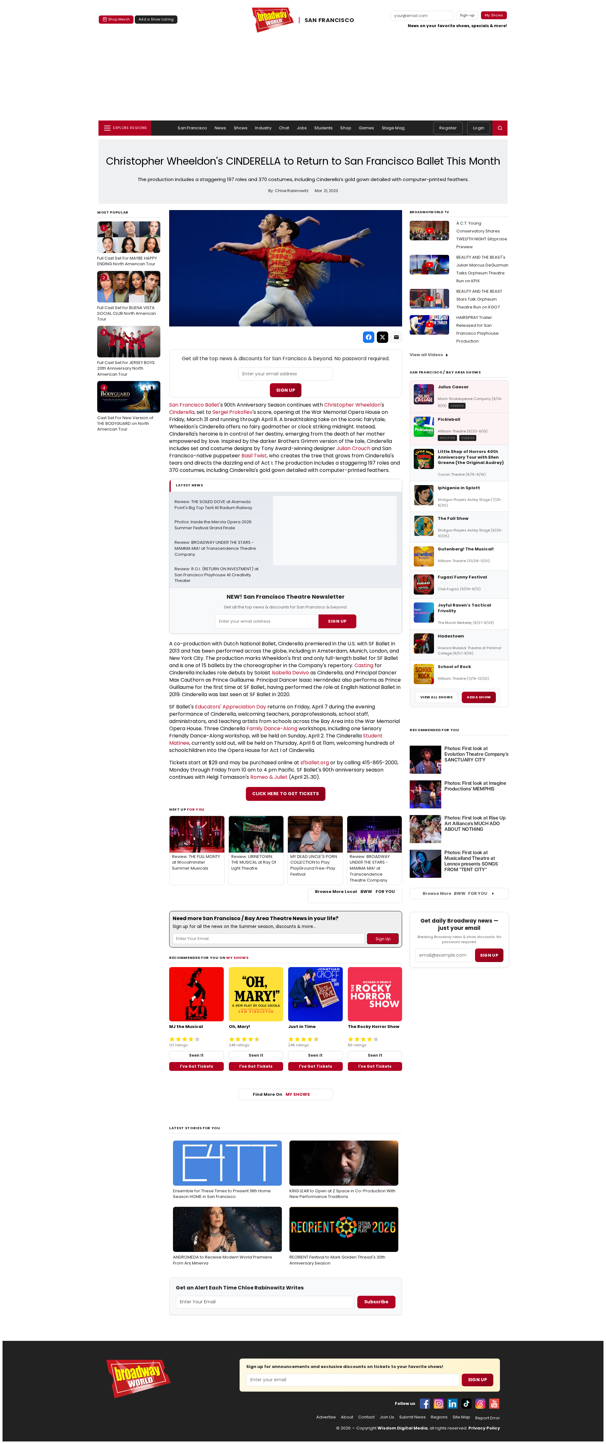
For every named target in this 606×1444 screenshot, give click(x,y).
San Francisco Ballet (194, 404)
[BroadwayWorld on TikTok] (466, 1403)
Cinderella (181, 412)
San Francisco (192, 128)
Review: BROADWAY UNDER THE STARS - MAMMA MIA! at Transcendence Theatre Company (216, 548)
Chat (284, 128)
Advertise (326, 1417)
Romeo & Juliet (269, 777)
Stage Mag (393, 128)
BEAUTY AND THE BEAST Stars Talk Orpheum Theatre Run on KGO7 (479, 299)
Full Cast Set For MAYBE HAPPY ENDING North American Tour (127, 246)
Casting (363, 665)
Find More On (281, 1094)
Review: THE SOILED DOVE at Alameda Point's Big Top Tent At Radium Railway (213, 505)
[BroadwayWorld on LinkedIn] (452, 1403)
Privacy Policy (484, 1428)
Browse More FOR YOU (455, 893)
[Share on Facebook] (368, 337)
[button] (500, 128)
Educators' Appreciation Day (230, 706)
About (347, 1417)
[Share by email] (396, 337)
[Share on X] (382, 337)
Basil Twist (254, 455)
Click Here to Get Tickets (285, 793)
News (220, 128)
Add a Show (479, 697)
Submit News (412, 1417)
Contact (366, 1417)
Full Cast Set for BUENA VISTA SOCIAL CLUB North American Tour (126, 298)
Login (478, 128)
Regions (439, 1417)
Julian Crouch (353, 448)
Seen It (196, 1055)
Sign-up (467, 15)
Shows (241, 128)
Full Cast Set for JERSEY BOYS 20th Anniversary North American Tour (126, 353)
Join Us (387, 1417)
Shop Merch (119, 19)
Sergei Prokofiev (232, 412)
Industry (263, 128)
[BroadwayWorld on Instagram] (438, 1403)
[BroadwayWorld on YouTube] (494, 1403)
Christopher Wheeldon (352, 404)
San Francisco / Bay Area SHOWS (445, 372)
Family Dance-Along (272, 728)
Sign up (489, 955)
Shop (345, 128)
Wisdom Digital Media (402, 1428)
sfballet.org (314, 762)
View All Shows (436, 697)
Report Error (487, 1418)
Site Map (461, 1417)
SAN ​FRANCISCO (329, 20)
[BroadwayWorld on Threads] (480, 1403)
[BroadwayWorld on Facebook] (425, 1403)
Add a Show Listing (156, 19)
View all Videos (426, 355)
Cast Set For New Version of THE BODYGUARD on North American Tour (125, 408)
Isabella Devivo (290, 672)
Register (448, 128)
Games (366, 128)
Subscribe (376, 1302)
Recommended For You (434, 730)
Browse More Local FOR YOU (355, 892)
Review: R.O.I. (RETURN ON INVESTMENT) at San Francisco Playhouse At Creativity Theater (217, 575)
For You (196, 809)
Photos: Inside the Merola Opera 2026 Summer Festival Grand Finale (213, 525)
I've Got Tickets (196, 1066)
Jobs (302, 128)
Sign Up (285, 390)
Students (323, 128)
